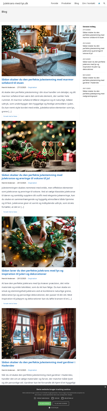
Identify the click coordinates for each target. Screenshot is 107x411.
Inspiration (32, 87)
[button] (53, 408)
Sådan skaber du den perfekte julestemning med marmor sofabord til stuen (93, 35)
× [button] (105, 387)
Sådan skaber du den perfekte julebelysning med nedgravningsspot (93, 93)
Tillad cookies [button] (44, 403)
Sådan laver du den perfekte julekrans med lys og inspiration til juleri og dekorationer (94, 65)
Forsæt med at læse (10, 116)
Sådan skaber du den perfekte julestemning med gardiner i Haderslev (93, 80)
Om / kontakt (88, 3)
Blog (77, 3)
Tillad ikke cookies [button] (61, 403)
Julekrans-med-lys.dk (15, 3)
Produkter (66, 3)
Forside (54, 3)
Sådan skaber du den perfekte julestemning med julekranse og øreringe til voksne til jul (93, 50)
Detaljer (70, 395)
